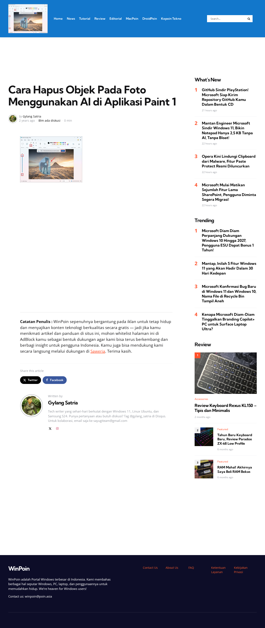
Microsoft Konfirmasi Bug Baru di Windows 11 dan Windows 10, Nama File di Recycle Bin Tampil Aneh (229, 293)
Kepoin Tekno (171, 19)
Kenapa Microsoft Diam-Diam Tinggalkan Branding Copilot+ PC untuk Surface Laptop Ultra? (228, 321)
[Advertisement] (132, 51)
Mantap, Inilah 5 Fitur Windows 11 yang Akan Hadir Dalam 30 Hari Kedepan (229, 268)
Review (99, 19)
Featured (222, 429)
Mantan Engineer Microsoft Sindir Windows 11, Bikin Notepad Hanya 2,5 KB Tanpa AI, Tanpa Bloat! (227, 130)
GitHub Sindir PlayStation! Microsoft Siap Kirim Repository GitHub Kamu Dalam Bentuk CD (225, 97)
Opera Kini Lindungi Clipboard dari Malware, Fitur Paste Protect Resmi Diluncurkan (228, 161)
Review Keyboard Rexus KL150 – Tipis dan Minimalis (225, 408)
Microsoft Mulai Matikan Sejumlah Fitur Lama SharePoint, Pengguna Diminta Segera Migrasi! (229, 192)
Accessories (201, 399)
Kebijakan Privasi (241, 570)
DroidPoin (149, 19)
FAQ (191, 568)
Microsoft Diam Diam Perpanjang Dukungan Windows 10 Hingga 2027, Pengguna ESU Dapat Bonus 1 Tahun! (228, 240)
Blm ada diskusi (49, 120)
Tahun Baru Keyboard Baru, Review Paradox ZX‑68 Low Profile (234, 439)
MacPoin (132, 19)
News (71, 19)
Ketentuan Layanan (218, 570)
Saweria (97, 351)
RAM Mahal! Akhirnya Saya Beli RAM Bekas (234, 469)
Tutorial (84, 19)
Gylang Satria (32, 116)
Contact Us (150, 568)
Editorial (116, 19)
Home (58, 19)
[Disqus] (96, 493)
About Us (172, 568)
